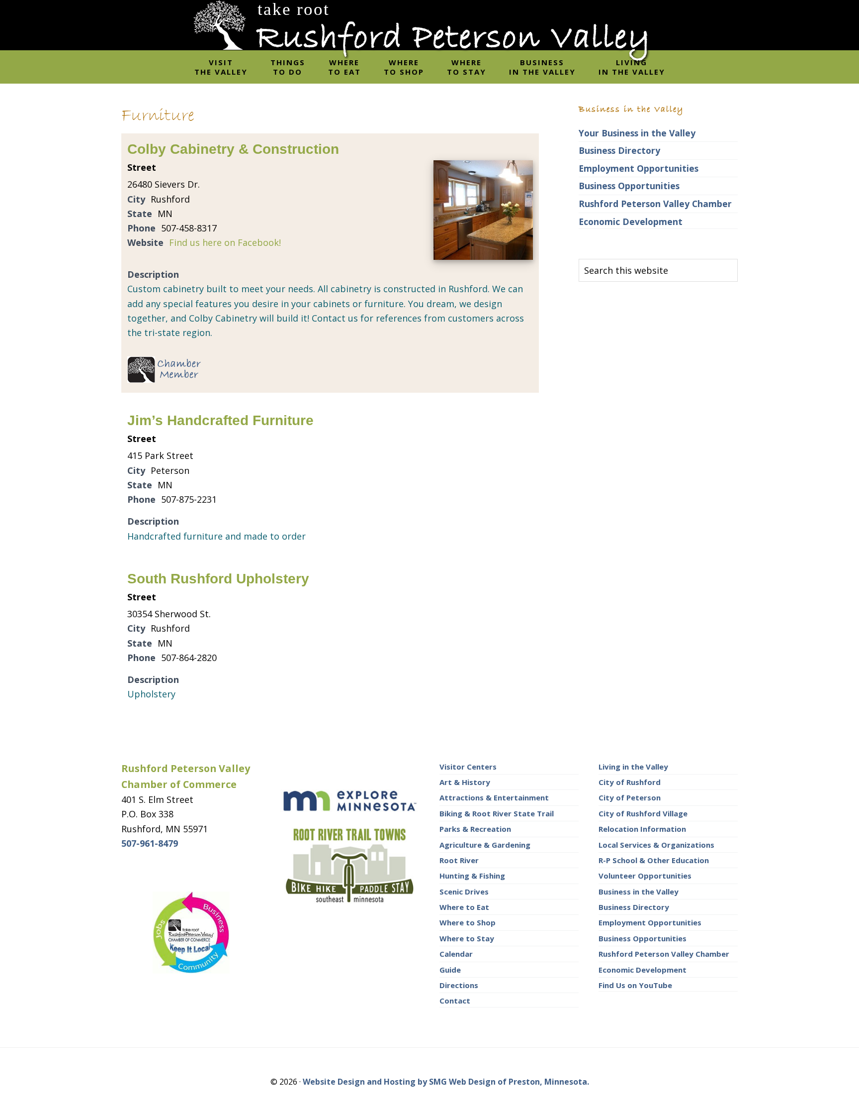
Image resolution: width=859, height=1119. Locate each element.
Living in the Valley (633, 767)
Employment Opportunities (638, 168)
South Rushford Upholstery (218, 578)
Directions (458, 985)
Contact (454, 1001)
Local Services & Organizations (656, 845)
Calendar (456, 954)
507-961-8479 (149, 843)
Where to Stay (466, 938)
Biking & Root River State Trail (496, 813)
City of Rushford (630, 782)
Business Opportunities (629, 186)
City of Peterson (630, 797)
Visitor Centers (468, 767)
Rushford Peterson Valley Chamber (655, 204)
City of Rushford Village (643, 813)
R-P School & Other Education (654, 860)
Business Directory (619, 150)
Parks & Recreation (475, 829)
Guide (450, 970)
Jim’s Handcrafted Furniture (220, 420)
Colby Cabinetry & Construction (233, 149)
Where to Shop (467, 922)
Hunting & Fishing (472, 876)
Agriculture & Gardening (484, 845)
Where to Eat (464, 907)
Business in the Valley (639, 891)
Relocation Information (642, 829)
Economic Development (631, 221)
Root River (459, 860)
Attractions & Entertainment (494, 797)
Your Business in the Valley (637, 133)
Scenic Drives (464, 891)
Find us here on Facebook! (225, 242)
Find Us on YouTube (635, 985)
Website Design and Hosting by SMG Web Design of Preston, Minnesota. (446, 1081)
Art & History (464, 782)
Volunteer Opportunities (645, 876)
